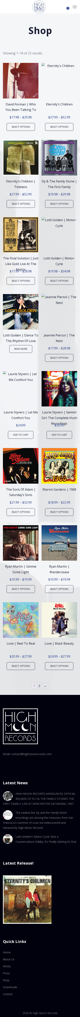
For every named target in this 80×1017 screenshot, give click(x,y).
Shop (6, 980)
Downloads (10, 987)
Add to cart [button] (20, 434)
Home (7, 952)
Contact (8, 994)
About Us (9, 959)
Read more (20, 349)
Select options (21, 126)
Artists (7, 966)
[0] (66, 7)
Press (6, 973)
